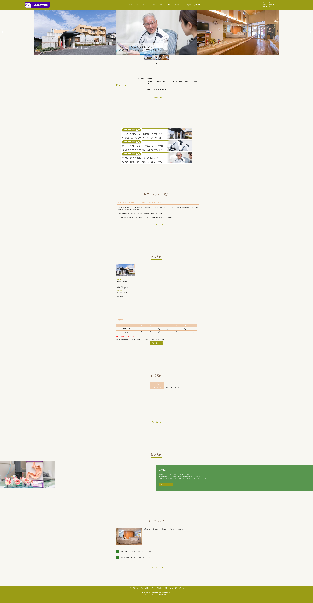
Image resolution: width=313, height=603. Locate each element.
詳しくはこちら (156, 224)
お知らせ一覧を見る (156, 97)
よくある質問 (187, 5)
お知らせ (161, 5)
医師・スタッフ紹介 (141, 5)
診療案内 (177, 5)
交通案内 (152, 5)
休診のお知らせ (151, 78)
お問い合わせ (198, 5)
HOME (130, 5)
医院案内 (169, 5)
